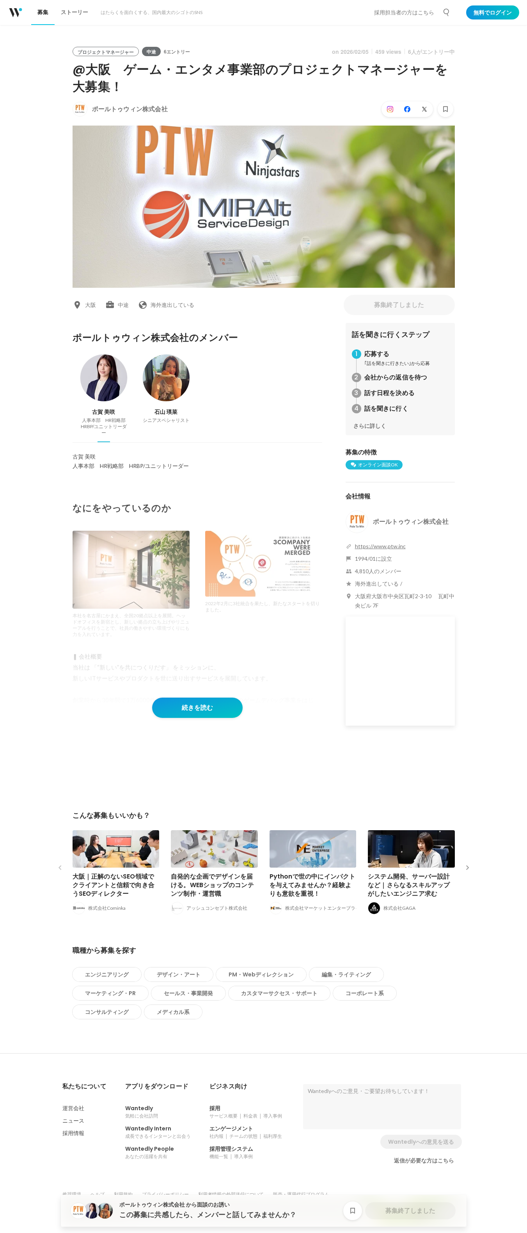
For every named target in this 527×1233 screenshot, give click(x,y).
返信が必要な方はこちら (424, 1160)
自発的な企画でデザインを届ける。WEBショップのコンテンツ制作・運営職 (212, 885)
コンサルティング (107, 1012)
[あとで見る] (445, 109)
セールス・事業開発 (188, 993)
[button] (84, 1086)
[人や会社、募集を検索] (446, 12)
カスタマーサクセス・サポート (279, 993)
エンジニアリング (107, 974)
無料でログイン (493, 12)
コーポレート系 (365, 993)
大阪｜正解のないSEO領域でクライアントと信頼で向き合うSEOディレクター (114, 885)
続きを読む (197, 707)
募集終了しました (399, 304)
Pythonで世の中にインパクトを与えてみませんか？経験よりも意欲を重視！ (313, 885)
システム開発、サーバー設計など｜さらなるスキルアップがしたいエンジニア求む (409, 885)
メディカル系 (173, 1012)
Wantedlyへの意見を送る (421, 1142)
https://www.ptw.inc (380, 546)
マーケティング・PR (110, 993)
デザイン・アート (179, 974)
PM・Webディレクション (261, 974)
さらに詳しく (369, 426)
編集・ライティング (346, 974)
